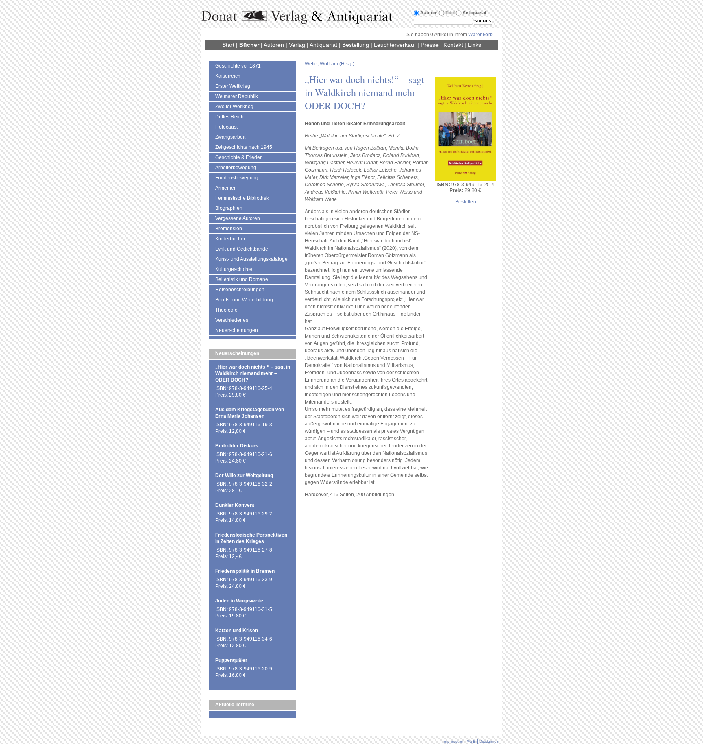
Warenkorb (480, 34)
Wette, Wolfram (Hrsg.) (329, 64)
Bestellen (465, 202)
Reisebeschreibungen (239, 289)
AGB (471, 741)
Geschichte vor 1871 (238, 66)
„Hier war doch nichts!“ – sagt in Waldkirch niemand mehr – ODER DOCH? (252, 373)
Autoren (274, 44)
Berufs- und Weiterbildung (244, 300)
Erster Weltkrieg (232, 86)
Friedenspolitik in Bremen (245, 571)
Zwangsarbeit (230, 137)
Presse (430, 44)
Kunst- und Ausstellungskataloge (251, 259)
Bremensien (228, 228)
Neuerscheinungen (236, 330)
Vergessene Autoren (237, 218)
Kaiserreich (227, 76)
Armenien (226, 188)
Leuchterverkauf (395, 44)
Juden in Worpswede (239, 601)
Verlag (297, 44)
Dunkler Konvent (234, 505)
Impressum (453, 741)
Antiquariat (323, 44)
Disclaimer (488, 741)
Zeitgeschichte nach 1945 (243, 147)
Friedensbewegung (236, 178)
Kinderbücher (230, 239)
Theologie (226, 310)
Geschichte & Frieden (239, 157)
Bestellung (355, 44)
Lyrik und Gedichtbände (241, 249)
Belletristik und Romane (241, 279)
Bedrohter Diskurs (236, 446)
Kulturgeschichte (233, 269)
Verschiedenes (231, 320)
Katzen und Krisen (236, 630)
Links (474, 44)
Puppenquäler (231, 660)
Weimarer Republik (236, 96)
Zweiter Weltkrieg (234, 106)
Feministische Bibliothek (242, 198)
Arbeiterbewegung (235, 167)
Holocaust (226, 127)
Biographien (228, 208)
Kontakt (453, 44)
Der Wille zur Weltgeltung (244, 475)
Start (228, 44)
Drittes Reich (229, 117)
